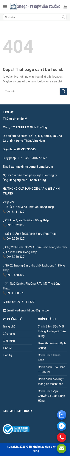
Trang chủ (9, 326)
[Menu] (5, 6)
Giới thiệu (9, 341)
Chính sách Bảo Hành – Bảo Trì (51, 369)
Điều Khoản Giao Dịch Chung (52, 345)
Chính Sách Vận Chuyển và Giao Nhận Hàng (51, 395)
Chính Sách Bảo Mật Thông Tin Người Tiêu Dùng (52, 331)
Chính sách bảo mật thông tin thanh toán (50, 381)
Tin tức (7, 348)
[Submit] (63, 17)
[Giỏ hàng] (65, 6)
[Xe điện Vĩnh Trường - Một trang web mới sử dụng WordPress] (35, 6)
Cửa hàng (9, 334)
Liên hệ (7, 355)
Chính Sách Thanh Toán (49, 357)
